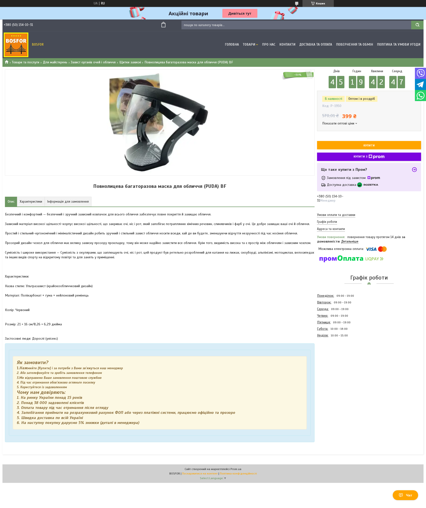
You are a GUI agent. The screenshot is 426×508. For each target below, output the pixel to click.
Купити (369, 145)
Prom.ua (236, 469)
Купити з (360, 156)
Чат (409, 495)
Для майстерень (55, 62)
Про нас (268, 44)
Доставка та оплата (315, 44)
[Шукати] (417, 25)
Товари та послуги (25, 62)
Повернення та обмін (354, 44)
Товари (249, 44)
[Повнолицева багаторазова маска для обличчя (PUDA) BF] (334, 365)
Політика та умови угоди (398, 44)
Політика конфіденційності (238, 473)
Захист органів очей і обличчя (93, 62)
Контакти (287, 44)
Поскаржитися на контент (200, 473)
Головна (232, 44)
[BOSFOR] (16, 44)
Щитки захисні (130, 62)
